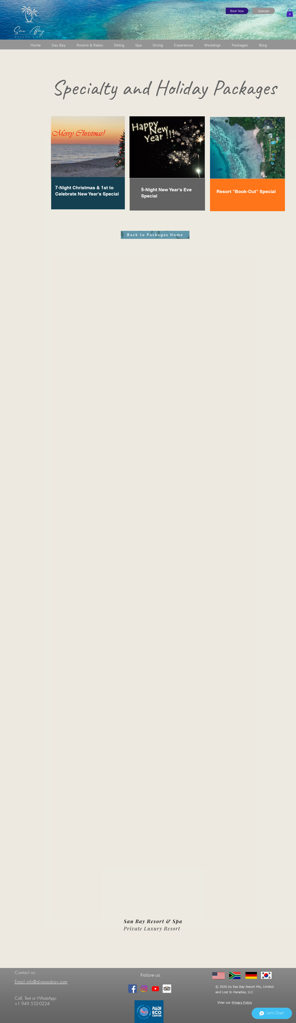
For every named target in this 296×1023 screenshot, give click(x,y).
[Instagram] (144, 988)
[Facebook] (132, 988)
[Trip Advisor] (167, 988)
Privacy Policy (242, 1003)
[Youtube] (155, 988)
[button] (289, 13)
